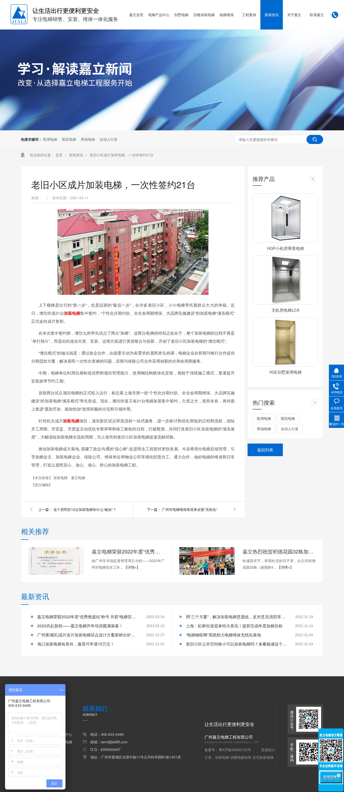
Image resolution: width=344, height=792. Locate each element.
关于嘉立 (294, 14)
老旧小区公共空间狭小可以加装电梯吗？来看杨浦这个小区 (236, 644)
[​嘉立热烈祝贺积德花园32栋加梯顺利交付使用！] (207, 561)
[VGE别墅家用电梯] (285, 341)
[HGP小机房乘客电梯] (285, 218)
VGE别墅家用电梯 (285, 372)
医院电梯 (69, 139)
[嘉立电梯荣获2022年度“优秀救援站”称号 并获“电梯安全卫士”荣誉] (56, 561)
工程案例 (249, 14)
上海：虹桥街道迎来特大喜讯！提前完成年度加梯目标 (234, 626)
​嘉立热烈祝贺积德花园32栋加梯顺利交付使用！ (279, 551)
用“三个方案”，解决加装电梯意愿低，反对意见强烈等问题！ (236, 617)
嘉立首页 (136, 14)
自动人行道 (108, 139)
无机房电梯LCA (285, 310)
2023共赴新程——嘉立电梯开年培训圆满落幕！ (80, 626)
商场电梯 (88, 139)
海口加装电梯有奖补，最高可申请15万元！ (75, 644)
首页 (59, 154)
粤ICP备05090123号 (235, 749)
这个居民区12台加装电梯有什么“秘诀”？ (84, 509)
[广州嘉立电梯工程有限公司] (19, 22)
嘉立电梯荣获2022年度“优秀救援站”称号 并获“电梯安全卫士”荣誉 (128, 551)
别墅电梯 (181, 14)
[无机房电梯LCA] (285, 280)
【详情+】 (132, 567)
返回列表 (265, 450)
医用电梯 (50, 139)
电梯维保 (227, 14)
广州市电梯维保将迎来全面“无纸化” (189, 509)
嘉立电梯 (78, 477)
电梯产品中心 (158, 14)
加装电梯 (72, 313)
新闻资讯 (272, 14)
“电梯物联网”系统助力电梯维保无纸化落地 (223, 635)
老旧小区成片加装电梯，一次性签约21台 (122, 154)
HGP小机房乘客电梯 (285, 248)
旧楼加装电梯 (204, 14)
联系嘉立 (317, 14)
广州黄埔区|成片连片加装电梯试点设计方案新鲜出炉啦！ (87, 635)
